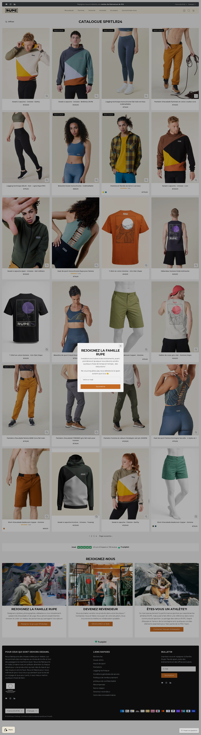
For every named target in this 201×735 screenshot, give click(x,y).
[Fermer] (120, 346)
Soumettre (100, 387)
